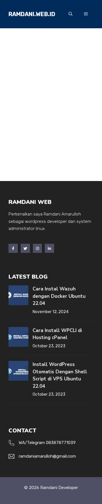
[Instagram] (37, 248)
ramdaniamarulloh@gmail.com (47, 456)
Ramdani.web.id (31, 14)
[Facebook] (13, 248)
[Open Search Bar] (70, 14)
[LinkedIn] (49, 248)
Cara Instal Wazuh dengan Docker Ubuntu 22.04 (59, 296)
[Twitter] (25, 248)
